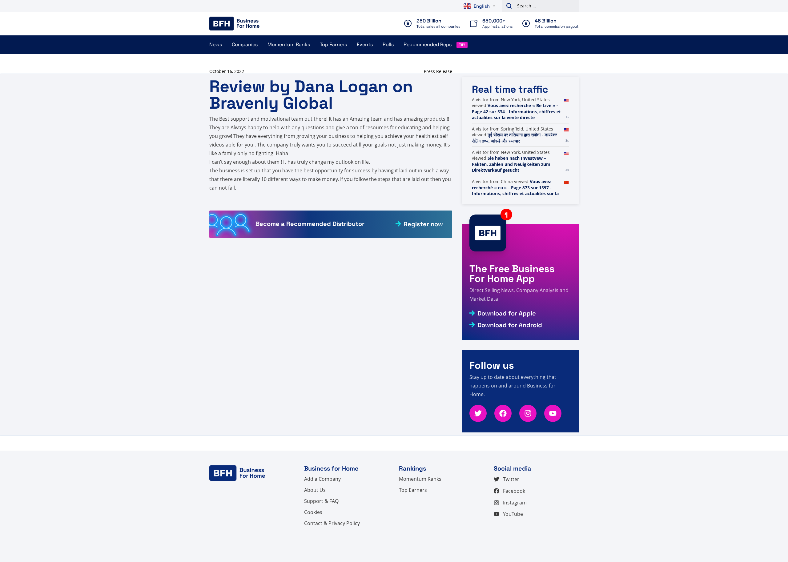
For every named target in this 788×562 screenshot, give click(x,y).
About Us (315, 490)
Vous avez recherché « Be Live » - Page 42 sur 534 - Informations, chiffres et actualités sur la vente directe (516, 111)
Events (365, 44)
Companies (245, 44)
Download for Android (509, 325)
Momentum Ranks (288, 44)
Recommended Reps (428, 44)
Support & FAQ (321, 501)
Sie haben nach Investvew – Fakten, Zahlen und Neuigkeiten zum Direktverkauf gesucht (511, 164)
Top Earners (333, 44)
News (215, 44)
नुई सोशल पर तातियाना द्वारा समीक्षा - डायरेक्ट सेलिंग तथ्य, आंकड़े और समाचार (514, 138)
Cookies (313, 512)
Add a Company (322, 479)
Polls (388, 44)
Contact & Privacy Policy (332, 523)
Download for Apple (506, 313)
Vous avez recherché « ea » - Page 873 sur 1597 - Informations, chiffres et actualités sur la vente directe (515, 191)
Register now (423, 224)
